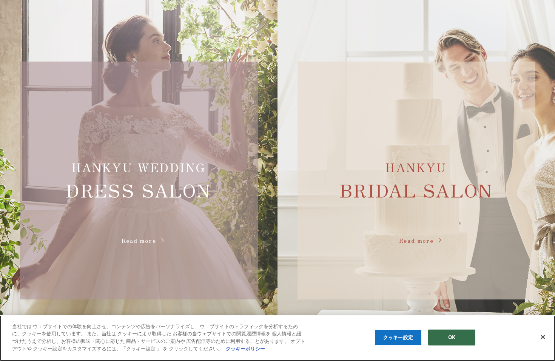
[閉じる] (543, 337)
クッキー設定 (398, 337)
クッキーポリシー (245, 348)
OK (451, 337)
